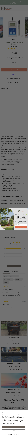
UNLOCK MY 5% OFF (21, 227)
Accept (14, 427)
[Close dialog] (27, 208)
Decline (14, 430)
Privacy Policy (12, 423)
